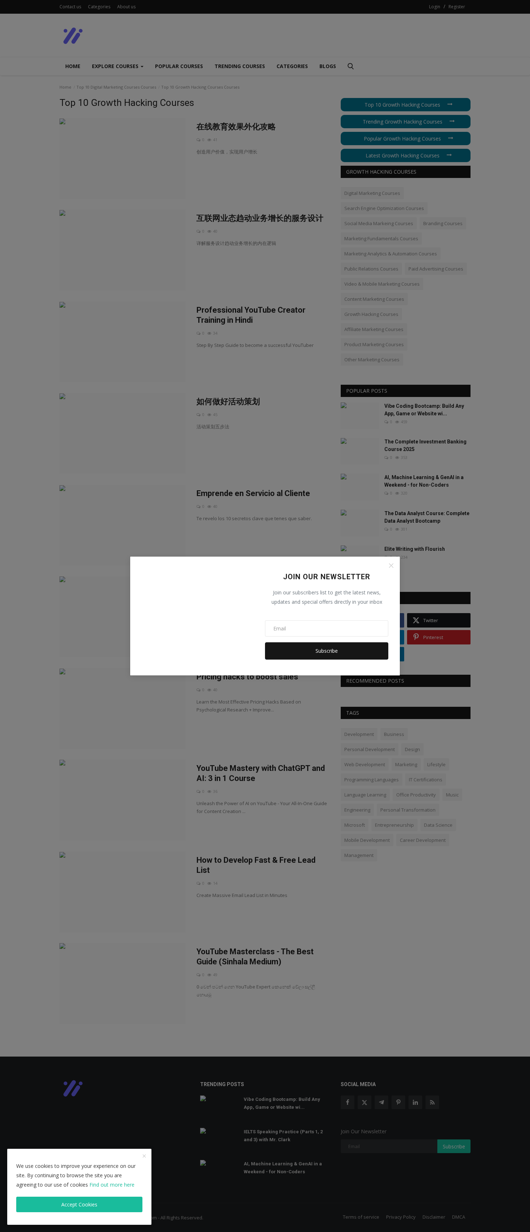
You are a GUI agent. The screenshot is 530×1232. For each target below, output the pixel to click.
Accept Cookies (79, 1204)
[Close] (391, 565)
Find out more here (111, 1184)
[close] (144, 1156)
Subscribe (326, 650)
